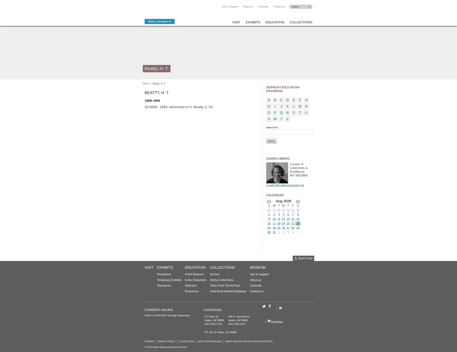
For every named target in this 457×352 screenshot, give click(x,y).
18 (278, 223)
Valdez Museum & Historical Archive (168, 11)
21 (292, 223)
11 (278, 219)
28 (278, 210)
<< (269, 201)
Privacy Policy (166, 341)
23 (269, 228)
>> (298, 201)
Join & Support (230, 6)
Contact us (279, 6)
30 (288, 210)
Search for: (272, 127)
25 (278, 228)
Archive (215, 274)
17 (274, 223)
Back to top (305, 258)
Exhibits (253, 22)
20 (288, 223)
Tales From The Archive (225, 285)
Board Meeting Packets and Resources (249, 341)
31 (292, 210)
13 (288, 219)
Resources (164, 285)
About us (248, 6)
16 (269, 223)
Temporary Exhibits (169, 280)
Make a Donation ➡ (159, 21)
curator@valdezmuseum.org (285, 185)
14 (292, 219)
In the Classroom (195, 280)
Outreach (191, 285)
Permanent (164, 274)
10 (274, 219)
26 (269, 210)
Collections (301, 22)
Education (275, 22)
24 (274, 228)
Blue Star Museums (209, 341)
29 (283, 210)
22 (298, 223)
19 (283, 223)
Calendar (263, 6)
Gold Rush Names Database (228, 291)
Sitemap (149, 341)
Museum (258, 267)
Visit (236, 22)
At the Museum (194, 274)
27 (274, 210)
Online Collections (221, 280)
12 (283, 219)
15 (298, 219)
